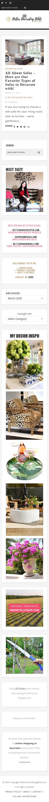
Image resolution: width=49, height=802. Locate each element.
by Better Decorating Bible (19, 97)
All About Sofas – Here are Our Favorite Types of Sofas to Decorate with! (20, 80)
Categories (24, 313)
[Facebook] (7, 2)
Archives (13, 293)
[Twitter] (3, 2)
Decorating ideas (14, 69)
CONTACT (37, 791)
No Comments (11, 102)
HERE (31, 277)
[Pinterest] (11, 2)
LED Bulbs (20, 688)
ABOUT (27, 791)
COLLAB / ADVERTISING (24, 796)
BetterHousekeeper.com (26, 230)
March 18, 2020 (12, 93)
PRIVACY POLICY (13, 791)
